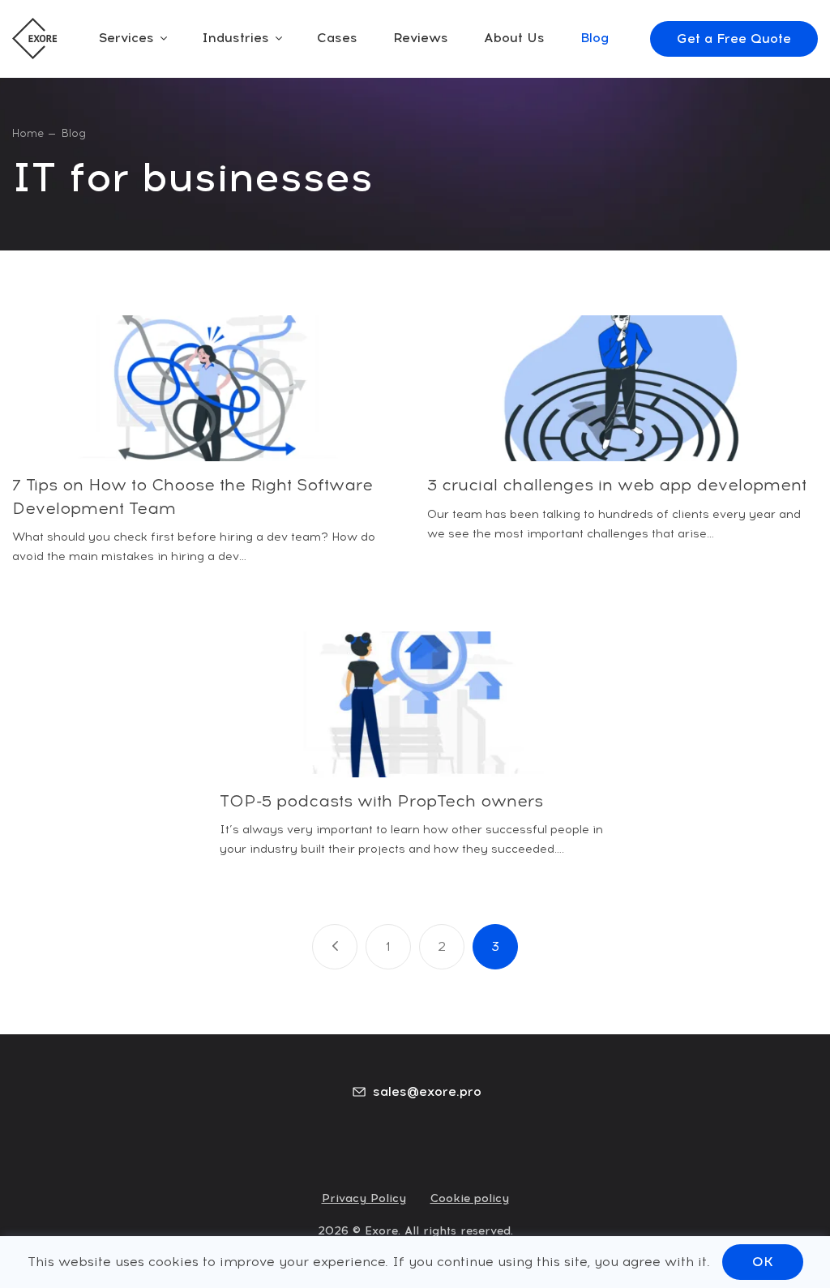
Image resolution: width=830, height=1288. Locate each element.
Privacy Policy (364, 1198)
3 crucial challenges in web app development (616, 484)
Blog (594, 37)
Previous (334, 946)
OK (762, 1261)
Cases (337, 37)
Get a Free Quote (734, 38)
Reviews (420, 37)
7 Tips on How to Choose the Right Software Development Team (192, 496)
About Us (514, 37)
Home (28, 133)
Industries (235, 37)
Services (126, 37)
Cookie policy (469, 1198)
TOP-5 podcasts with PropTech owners (381, 801)
